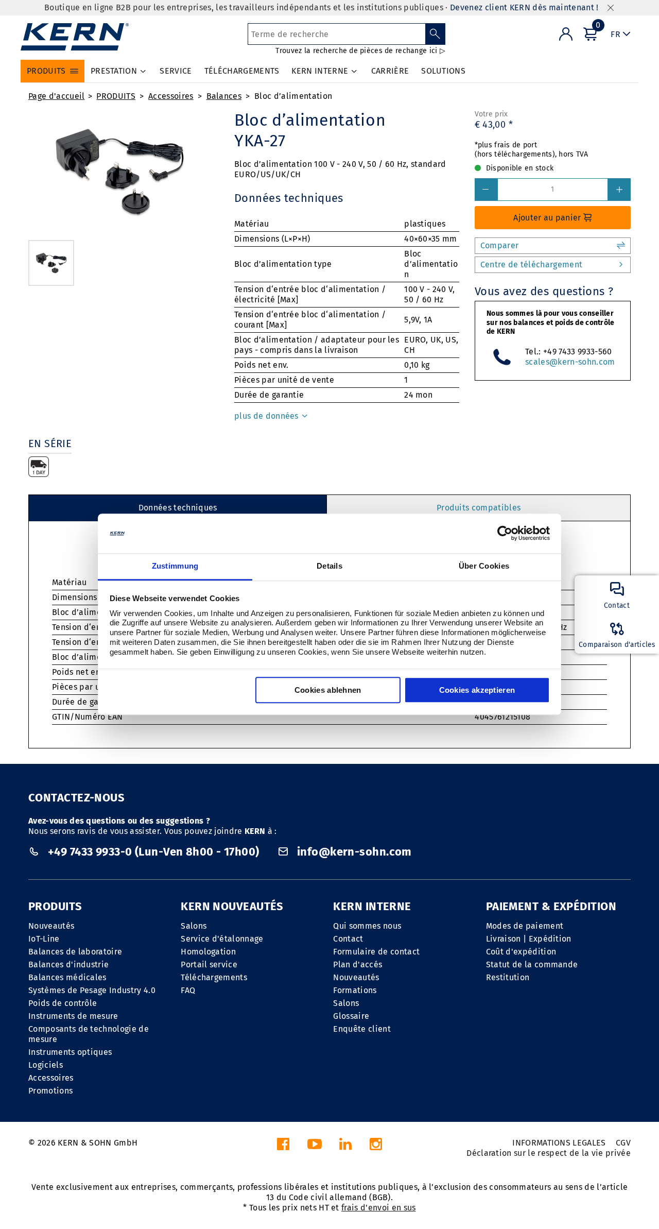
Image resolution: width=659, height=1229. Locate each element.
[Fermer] (610, 8)
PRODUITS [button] (46, 71)
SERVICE (176, 71)
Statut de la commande (532, 964)
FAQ (188, 990)
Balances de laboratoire (75, 952)
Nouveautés (51, 926)
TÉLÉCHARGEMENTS (242, 71)
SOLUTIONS (443, 71)
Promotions (50, 1091)
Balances (224, 96)
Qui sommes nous (367, 926)
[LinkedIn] (345, 1146)
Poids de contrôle (62, 1003)
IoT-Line (44, 939)
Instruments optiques (70, 1052)
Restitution (508, 977)
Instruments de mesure (73, 1016)
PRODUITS (115, 96)
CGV (623, 1143)
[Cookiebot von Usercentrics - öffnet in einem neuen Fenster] (505, 533)
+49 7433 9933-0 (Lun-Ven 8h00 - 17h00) (153, 852)
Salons (193, 926)
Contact (348, 939)
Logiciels (45, 1065)
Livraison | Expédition (528, 939)
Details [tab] (329, 565)
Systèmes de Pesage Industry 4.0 (91, 990)
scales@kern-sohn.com (570, 362)
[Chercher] (435, 34)
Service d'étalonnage (222, 939)
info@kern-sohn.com (353, 852)
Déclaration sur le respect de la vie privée (548, 1153)
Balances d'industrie (68, 964)
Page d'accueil (56, 96)
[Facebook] (283, 1146)
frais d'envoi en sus (378, 1208)
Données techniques (177, 508)
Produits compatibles (479, 508)
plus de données (267, 416)
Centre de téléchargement (531, 264)
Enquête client (361, 1029)
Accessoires (171, 96)
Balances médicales (67, 977)
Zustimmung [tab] (175, 565)
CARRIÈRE (390, 71)
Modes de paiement (524, 926)
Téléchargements (214, 977)
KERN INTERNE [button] (319, 71)
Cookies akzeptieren (477, 690)
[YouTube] (314, 1146)
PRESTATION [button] (114, 71)
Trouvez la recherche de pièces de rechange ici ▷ (360, 50)
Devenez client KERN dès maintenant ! (524, 7)
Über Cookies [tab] (484, 565)
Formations (354, 990)
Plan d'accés (357, 964)
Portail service (209, 964)
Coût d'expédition (521, 952)
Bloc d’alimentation (293, 96)
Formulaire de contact (376, 952)
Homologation (208, 952)
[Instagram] (376, 1146)
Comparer (499, 245)
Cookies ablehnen (327, 690)
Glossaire (351, 1016)
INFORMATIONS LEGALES (558, 1143)
